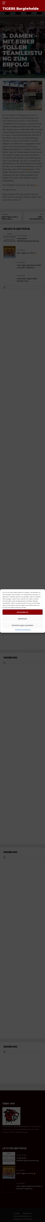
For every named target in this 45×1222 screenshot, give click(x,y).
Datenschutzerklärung (23, 629)
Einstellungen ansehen (22, 625)
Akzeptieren (22, 612)
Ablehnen (22, 618)
